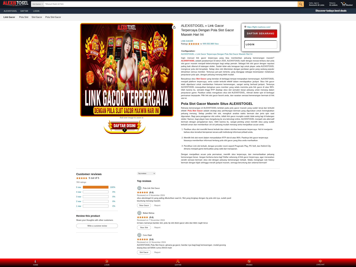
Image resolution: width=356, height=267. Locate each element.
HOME (35, 265)
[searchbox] (171, 4)
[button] (174, 27)
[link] (245, 27)
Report (157, 205)
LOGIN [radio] (250, 44)
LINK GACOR (187, 41)
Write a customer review (97, 226)
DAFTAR (178, 265)
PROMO (249, 265)
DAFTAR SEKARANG (260, 33)
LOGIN (36, 11)
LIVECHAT (320, 265)
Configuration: (188, 51)
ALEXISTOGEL (10, 11)
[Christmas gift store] (328, 11)
